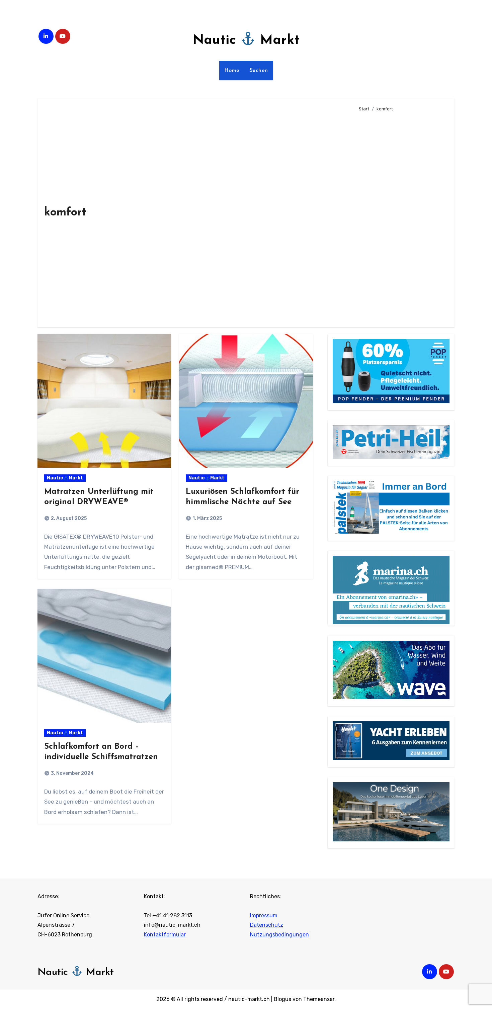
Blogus (282, 999)
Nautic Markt (246, 40)
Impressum (263, 915)
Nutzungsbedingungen (279, 934)
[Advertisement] (401, 216)
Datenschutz (266, 925)
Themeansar (318, 999)
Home (232, 70)
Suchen (259, 70)
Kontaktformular (165, 934)
